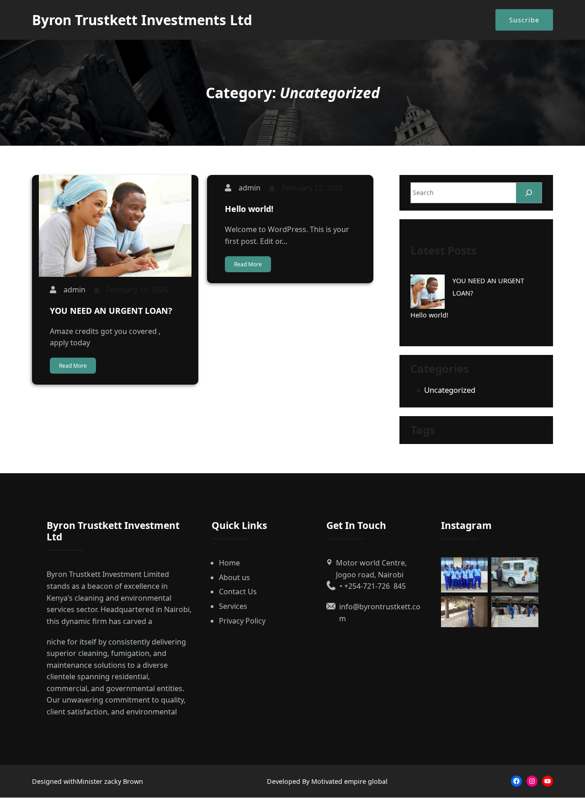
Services (233, 606)
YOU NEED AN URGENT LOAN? (111, 310)
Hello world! (249, 208)
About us (234, 577)
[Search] (529, 192)
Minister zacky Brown (110, 781)
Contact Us (238, 592)
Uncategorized (449, 390)
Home (229, 563)
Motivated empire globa (348, 781)
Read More (73, 366)
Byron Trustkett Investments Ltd (142, 20)
